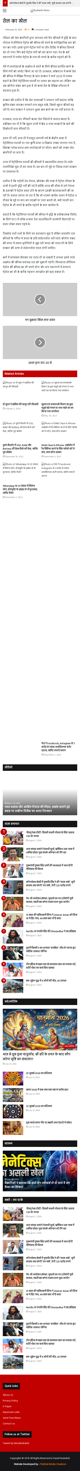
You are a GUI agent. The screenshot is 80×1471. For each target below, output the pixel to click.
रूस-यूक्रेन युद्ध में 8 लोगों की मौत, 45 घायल (46, 981)
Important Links (11, 1412)
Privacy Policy (10, 1401)
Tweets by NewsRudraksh (16, 1443)
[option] (40, 795)
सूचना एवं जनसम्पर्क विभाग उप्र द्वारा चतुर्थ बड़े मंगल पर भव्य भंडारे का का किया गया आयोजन (57, 408)
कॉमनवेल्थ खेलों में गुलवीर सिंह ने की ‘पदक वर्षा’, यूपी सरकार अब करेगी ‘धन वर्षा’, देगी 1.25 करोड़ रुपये (50, 884)
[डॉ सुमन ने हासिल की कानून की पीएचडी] (21, 391)
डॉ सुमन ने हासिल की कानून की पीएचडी (20, 404)
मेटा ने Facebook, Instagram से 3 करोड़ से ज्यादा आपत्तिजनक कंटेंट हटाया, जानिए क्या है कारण (58, 747)
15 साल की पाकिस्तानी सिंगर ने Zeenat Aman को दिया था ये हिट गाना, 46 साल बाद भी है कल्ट (51, 917)
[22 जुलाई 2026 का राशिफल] (13, 1111)
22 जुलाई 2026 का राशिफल (39, 1106)
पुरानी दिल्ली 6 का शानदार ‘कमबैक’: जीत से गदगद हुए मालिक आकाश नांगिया (51, 950)
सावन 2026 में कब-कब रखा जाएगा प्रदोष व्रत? (47, 1090)
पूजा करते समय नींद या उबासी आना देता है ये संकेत (49, 1123)
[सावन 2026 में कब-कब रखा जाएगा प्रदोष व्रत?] (13, 1095)
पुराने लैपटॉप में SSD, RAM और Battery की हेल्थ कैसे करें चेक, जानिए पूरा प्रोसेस (20, 449)
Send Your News (12, 1418)
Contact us (9, 1424)
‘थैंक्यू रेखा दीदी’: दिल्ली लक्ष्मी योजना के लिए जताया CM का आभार (50, 835)
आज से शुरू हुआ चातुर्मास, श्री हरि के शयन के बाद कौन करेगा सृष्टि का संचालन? (37, 1057)
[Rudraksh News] (40, 10)
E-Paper (7, 1406)
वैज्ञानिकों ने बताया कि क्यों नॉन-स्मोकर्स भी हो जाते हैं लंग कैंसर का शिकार (37, 1185)
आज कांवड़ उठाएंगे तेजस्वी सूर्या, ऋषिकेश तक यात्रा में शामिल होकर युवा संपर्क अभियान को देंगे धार (50, 851)
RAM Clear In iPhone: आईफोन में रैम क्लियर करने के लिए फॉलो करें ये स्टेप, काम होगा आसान (58, 449)
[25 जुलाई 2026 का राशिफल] (13, 1078)
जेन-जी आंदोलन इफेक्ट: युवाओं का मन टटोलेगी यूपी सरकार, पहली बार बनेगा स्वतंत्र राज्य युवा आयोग (49, 900)
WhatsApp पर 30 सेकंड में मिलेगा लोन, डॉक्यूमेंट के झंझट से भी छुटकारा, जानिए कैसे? (20, 489)
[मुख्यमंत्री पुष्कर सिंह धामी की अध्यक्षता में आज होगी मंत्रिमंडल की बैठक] (13, 871)
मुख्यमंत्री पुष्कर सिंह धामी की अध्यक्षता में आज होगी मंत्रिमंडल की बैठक (49, 867)
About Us (8, 1395)
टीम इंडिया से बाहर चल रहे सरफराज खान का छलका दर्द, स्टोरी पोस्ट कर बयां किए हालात (51, 966)
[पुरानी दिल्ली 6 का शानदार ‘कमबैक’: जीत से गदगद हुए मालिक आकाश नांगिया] (13, 953)
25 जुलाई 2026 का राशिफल (39, 1073)
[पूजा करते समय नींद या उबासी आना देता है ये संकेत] (13, 1128)
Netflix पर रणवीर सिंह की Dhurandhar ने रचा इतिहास (51, 931)
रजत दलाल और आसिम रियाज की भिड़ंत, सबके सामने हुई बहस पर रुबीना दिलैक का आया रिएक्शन (37, 809)
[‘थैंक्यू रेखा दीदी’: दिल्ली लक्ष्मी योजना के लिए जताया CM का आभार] (13, 838)
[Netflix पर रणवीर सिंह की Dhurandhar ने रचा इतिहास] (13, 937)
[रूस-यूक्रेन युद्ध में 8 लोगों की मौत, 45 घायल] (13, 986)
